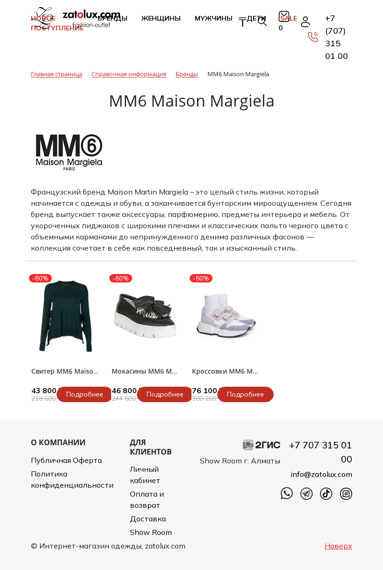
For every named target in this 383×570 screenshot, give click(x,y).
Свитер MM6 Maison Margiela (79, 371)
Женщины (161, 18)
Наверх (338, 545)
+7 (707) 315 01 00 (336, 37)
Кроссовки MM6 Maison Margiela (245, 371)
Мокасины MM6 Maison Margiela (165, 371)
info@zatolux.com (321, 474)
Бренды (113, 18)
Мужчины (214, 18)
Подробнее (84, 394)
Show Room (151, 532)
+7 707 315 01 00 (320, 452)
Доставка (148, 518)
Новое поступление (57, 23)
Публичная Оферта (66, 460)
